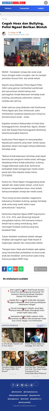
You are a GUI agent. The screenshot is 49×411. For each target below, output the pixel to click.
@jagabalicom (35, 399)
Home (4, 19)
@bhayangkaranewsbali (18, 395)
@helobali (25, 399)
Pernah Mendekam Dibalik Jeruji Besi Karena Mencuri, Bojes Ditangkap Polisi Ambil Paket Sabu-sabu (27, 310)
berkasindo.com (30, 406)
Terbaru (8, 8)
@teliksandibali (24, 402)
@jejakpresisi (34, 395)
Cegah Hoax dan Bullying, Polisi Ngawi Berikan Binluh (24, 25)
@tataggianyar (13, 399)
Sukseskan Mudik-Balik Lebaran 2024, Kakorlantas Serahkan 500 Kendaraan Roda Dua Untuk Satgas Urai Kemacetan (27, 318)
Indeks (41, 8)
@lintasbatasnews (30, 392)
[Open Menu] (46, 3)
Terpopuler (24, 8)
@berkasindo (17, 392)
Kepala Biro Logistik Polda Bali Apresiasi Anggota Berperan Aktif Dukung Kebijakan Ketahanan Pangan (27, 302)
